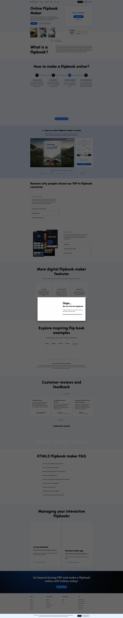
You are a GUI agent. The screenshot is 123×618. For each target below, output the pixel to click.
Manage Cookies (86, 615)
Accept (79, 615)
